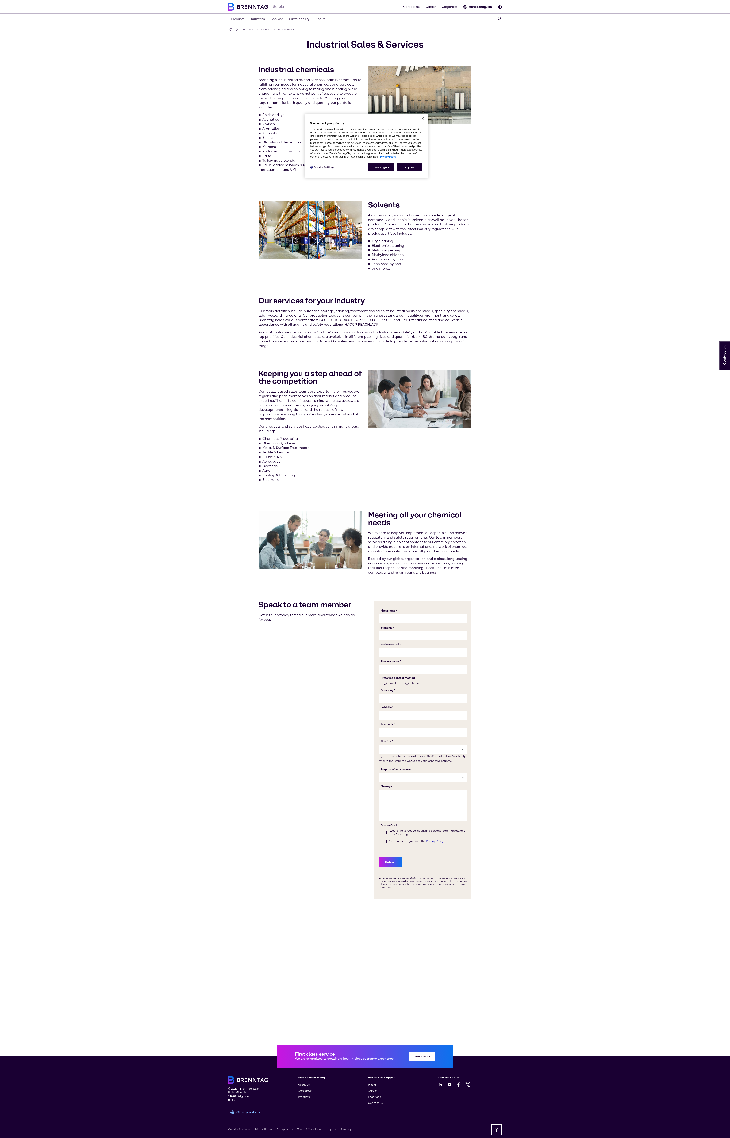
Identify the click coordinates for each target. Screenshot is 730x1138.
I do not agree (381, 167)
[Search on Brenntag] (499, 19)
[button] (724, 347)
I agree (409, 167)
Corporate (449, 7)
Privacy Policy (263, 1129)
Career (431, 7)
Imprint (331, 1129)
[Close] (423, 118)
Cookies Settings (324, 167)
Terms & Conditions (309, 1129)
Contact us (411, 7)
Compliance (285, 1129)
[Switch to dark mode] (500, 7)
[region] (366, 146)
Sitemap (346, 1129)
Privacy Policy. (388, 156)
